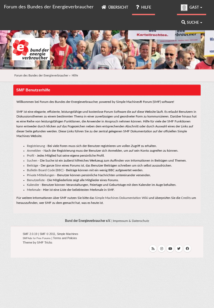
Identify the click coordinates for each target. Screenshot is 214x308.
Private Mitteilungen (41, 175)
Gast (194, 7)
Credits (186, 197)
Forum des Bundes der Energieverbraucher (49, 7)
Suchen (32, 160)
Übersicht (118, 7)
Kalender (33, 184)
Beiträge (32, 165)
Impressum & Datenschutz (131, 220)
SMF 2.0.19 (30, 233)
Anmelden (34, 150)
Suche (193, 23)
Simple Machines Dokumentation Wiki (121, 197)
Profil (30, 155)
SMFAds (27, 238)
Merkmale (33, 189)
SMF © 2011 (47, 233)
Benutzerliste (36, 180)
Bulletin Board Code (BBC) (45, 170)
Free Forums (44, 238)
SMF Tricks (44, 242)
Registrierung (36, 145)
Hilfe (145, 7)
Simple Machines (67, 233)
